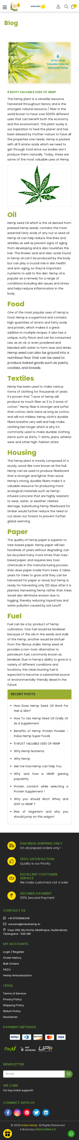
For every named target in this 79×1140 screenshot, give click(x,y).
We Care (10, 1085)
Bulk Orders (11, 964)
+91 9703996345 (18, 918)
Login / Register (13, 952)
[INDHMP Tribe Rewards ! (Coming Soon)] (7, 1133)
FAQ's (7, 970)
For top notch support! (18, 1090)
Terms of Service (14, 993)
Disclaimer (10, 1017)
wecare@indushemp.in (23, 924)
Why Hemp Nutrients (29, 751)
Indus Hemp (29, 1125)
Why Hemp (22, 759)
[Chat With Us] (71, 1133)
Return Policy (12, 1011)
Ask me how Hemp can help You (38, 766)
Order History (12, 958)
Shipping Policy (13, 1005)
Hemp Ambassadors (17, 975)
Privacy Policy (12, 999)
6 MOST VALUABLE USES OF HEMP (37, 743)
